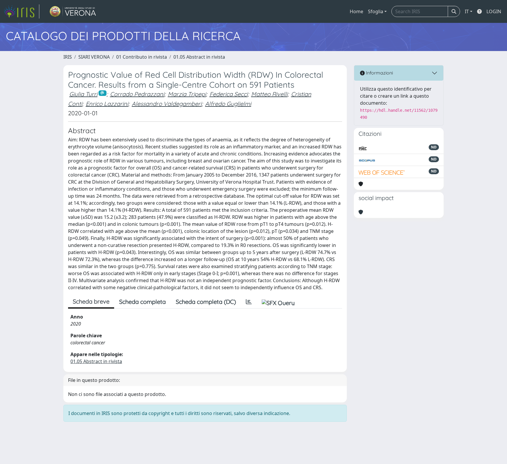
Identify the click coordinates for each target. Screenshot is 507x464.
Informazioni (379, 73)
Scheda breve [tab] (91, 301)
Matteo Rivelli (269, 94)
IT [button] (467, 11)
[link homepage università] (73, 11)
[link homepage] (21, 11)
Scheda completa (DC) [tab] (206, 301)
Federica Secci (228, 94)
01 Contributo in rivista (141, 57)
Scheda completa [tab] (142, 301)
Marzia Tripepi (187, 94)
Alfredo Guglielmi (228, 103)
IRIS (67, 57)
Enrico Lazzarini (107, 103)
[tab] (249, 302)
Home (356, 11)
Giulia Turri (83, 94)
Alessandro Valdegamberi (167, 103)
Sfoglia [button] (375, 11)
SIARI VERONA (94, 57)
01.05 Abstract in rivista (199, 57)
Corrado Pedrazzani (137, 94)
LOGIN (493, 11)
